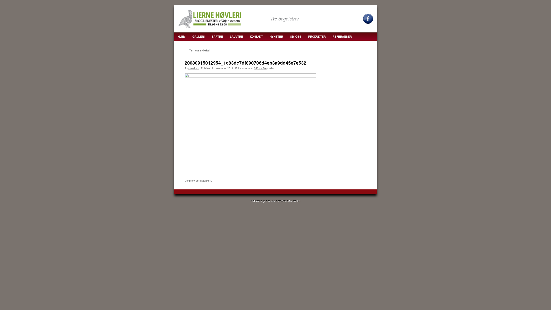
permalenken (203, 180)
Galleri (198, 36)
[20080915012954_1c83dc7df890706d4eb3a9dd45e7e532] (250, 122)
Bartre (217, 36)
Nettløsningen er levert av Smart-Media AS (275, 201)
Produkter (317, 36)
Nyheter (276, 36)
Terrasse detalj (197, 50)
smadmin (193, 68)
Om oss (295, 36)
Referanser (342, 36)
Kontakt (256, 36)
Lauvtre (236, 36)
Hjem (182, 36)
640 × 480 (260, 68)
